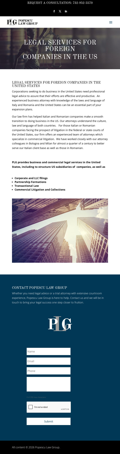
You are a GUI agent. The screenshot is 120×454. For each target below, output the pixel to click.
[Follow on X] (60, 11)
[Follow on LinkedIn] (66, 11)
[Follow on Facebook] (54, 11)
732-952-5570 (83, 3)
